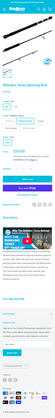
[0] (50, 9)
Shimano (7, 92)
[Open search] (38, 9)
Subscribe (12, 352)
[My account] (44, 9)
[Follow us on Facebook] (5, 380)
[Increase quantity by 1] (31, 169)
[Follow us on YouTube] (15, 380)
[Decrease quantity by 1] (16, 169)
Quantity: (7, 168)
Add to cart (27, 179)
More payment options (27, 194)
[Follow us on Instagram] (10, 380)
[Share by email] (50, 204)
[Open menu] (4, 9)
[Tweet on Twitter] (45, 204)
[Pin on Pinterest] (39, 204)
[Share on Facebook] (34, 204)
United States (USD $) (13, 366)
